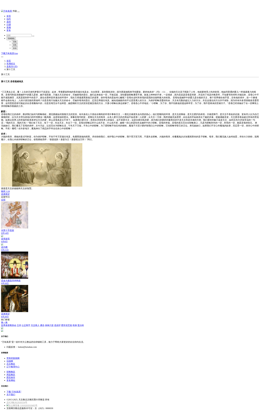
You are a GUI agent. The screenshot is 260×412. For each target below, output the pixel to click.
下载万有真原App (9, 53)
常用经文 (10, 64)
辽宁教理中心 (13, 367)
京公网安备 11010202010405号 (23, 405)
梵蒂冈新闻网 (13, 358)
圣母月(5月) (12, 66)
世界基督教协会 (8, 325)
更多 (8, 30)
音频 (8, 27)
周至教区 (10, 374)
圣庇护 (57, 325)
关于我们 (10, 394)
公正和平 (26, 325)
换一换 (4, 322)
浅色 (15, 42)
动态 (8, 19)
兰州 (19, 325)
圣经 (8, 22)
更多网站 (10, 380)
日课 (8, 24)
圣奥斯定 (5, 194)
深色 (15, 45)
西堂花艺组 (66, 325)
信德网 (9, 361)
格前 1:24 (5, 191)
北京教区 (10, 364)
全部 (3, 200)
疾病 (75, 325)
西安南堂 (10, 377)
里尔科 (80, 325)
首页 (8, 16)
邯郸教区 (10, 372)
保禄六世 (49, 325)
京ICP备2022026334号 (16, 402)
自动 (15, 48)
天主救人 (35, 325)
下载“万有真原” (13, 392)
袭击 (42, 325)
